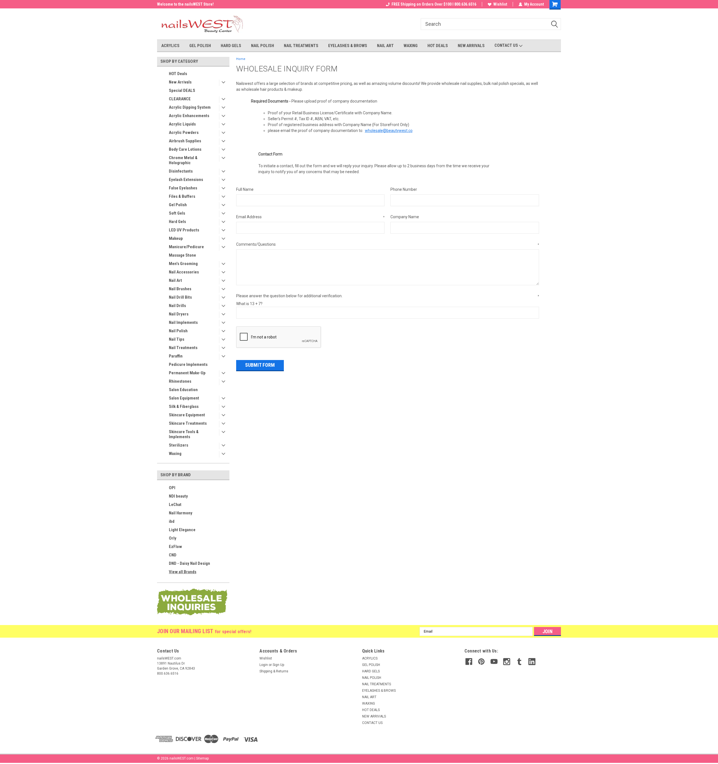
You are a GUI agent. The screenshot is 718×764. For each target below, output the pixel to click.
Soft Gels (177, 213)
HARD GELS (231, 45)
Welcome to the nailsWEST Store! (185, 4)
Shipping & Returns (273, 671)
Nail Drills (177, 305)
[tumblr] (519, 661)
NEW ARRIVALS (471, 45)
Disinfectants (181, 171)
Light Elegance (182, 529)
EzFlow (175, 546)
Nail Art (175, 280)
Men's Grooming (183, 263)
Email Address (310, 217)
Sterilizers (178, 445)
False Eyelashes (183, 188)
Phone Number (403, 189)
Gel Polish (178, 204)
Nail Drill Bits (180, 297)
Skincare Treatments (188, 423)
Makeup (176, 238)
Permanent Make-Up (187, 372)
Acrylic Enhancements (189, 115)
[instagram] (506, 661)
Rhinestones (180, 381)
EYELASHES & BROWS (347, 45)
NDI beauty (178, 496)
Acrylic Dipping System (190, 107)
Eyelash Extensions (186, 179)
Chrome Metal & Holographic (183, 160)
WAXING (411, 45)
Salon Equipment (184, 398)
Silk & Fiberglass (184, 406)
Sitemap (202, 758)
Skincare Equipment (187, 414)
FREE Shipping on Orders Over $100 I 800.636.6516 (434, 4)
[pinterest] (481, 661)
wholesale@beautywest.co (389, 130)
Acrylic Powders (184, 132)
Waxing (175, 453)
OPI (172, 487)
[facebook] (468, 661)
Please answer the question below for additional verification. (387, 296)
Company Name (404, 217)
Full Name (245, 189)
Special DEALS (182, 90)
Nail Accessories (184, 272)
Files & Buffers (182, 196)
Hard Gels (177, 221)
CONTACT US (506, 45)
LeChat (175, 504)
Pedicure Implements (188, 364)
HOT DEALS (437, 45)
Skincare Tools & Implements (184, 434)
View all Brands (182, 571)
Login (263, 665)
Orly (172, 538)
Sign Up (278, 665)
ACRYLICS (170, 45)
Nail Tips (176, 339)
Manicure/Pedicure (186, 246)
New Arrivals (180, 82)
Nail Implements (183, 322)
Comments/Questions (387, 244)
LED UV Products (184, 230)
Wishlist (500, 4)
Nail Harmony (180, 512)
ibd (171, 521)
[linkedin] (531, 661)
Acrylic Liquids (182, 124)
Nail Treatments (183, 347)
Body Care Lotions (185, 149)
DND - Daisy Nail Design (189, 563)
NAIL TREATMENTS (301, 45)
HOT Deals (178, 73)
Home (240, 59)
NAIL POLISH (262, 45)
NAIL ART (385, 45)
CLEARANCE (180, 98)
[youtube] (494, 661)
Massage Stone (182, 255)
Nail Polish (178, 330)
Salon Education (183, 389)
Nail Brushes (180, 288)
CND (172, 555)
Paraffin (176, 356)
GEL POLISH (200, 45)
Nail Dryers (178, 314)
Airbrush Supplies (185, 140)
